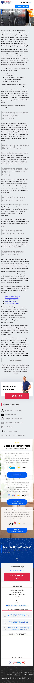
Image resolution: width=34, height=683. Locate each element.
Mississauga (6, 678)
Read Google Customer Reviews (17, 502)
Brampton (28, 678)
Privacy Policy (28, 674)
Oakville (21, 678)
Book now (17, 395)
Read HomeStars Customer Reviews (17, 475)
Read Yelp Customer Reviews (17, 530)
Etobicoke (14, 678)
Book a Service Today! (17, 577)
